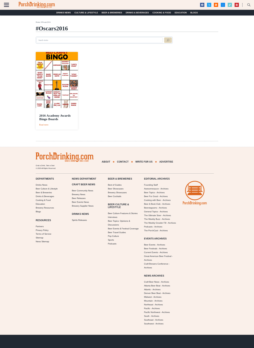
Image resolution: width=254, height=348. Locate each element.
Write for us (144, 162)
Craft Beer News (151, 282)
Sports (111, 240)
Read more (43, 124)
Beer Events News (80, 202)
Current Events (151, 252)
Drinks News (63, 12)
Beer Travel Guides (117, 232)
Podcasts (112, 244)
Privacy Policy (42, 230)
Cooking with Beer (152, 200)
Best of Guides (115, 185)
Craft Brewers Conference (156, 264)
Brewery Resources (45, 208)
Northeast (148, 304)
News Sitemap (42, 241)
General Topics (151, 211)
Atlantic (147, 289)
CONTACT (123, 162)
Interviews (112, 217)
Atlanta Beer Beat (152, 285)
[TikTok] (230, 5)
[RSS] (216, 5)
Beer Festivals (150, 248)
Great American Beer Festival (157, 256)
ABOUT (106, 162)
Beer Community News (82, 190)
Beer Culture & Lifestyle (47, 188)
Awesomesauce (151, 188)
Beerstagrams (150, 208)
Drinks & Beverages (137, 12)
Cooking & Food (161, 12)
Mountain (148, 301)
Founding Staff (151, 185)
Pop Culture (113, 236)
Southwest (149, 323)
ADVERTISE (166, 162)
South (146, 316)
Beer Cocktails (114, 196)
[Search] (168, 40)
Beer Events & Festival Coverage (123, 228)
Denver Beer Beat (152, 293)
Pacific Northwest (152, 312)
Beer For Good (151, 196)
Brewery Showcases (117, 192)
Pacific (147, 308)
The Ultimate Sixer (152, 215)
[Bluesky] (223, 5)
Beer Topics (149, 192)
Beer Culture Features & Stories (123, 213)
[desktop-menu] (6, 4)
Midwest (148, 297)
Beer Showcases (115, 188)
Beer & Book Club (152, 204)
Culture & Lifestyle (86, 12)
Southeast (148, 320)
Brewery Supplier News (82, 206)
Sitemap (39, 237)
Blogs (194, 12)
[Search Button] (247, 5)
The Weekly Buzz (152, 219)
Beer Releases (79, 198)
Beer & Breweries (112, 12)
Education (181, 12)
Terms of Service (43, 234)
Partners (40, 226)
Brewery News (78, 194)
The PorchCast (151, 230)
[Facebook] (202, 5)
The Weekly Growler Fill (155, 223)
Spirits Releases (79, 220)
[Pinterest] (237, 5)
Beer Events (149, 245)
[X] (209, 5)
